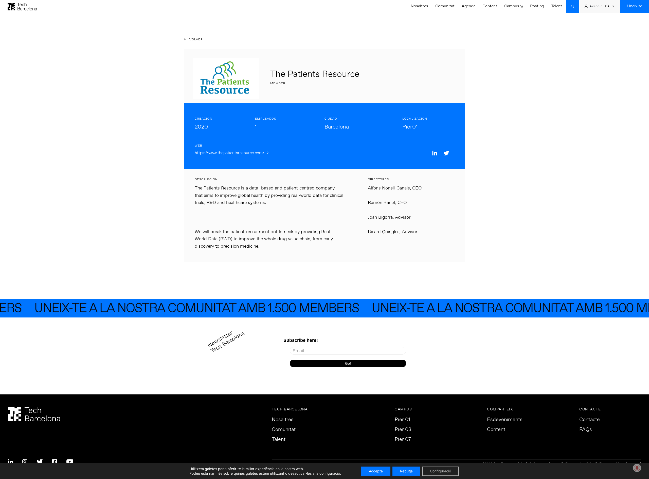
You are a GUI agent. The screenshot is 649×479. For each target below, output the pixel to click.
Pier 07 (403, 440)
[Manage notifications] (637, 468)
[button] (610, 6)
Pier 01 (402, 420)
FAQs (585, 430)
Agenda (468, 6)
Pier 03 (403, 430)
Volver (195, 40)
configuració (329, 473)
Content (489, 6)
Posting (537, 6)
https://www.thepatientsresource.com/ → (231, 153)
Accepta (376, 471)
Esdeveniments (504, 420)
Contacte (589, 420)
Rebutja (406, 471)
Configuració (440, 471)
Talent (556, 6)
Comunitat (445, 6)
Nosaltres (419, 6)
